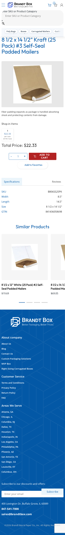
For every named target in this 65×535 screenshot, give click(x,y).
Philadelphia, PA (10, 446)
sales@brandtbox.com (17, 514)
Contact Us (7, 353)
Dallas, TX (6, 426)
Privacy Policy (9, 387)
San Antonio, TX (10, 456)
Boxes (23, 31)
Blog (4, 348)
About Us (6, 343)
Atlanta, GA (7, 411)
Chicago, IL (7, 416)
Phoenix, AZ (8, 451)
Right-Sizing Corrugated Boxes (17, 368)
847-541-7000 (10, 509)
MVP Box (6, 363)
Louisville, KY (8, 466)
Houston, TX (8, 431)
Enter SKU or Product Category (19, 11)
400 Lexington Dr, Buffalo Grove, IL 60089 (25, 503)
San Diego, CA (9, 461)
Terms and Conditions (13, 382)
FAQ (4, 397)
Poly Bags (11, 31)
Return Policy (8, 392)
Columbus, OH (9, 471)
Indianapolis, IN (10, 436)
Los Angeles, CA (10, 441)
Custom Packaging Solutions (16, 358)
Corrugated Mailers (40, 31)
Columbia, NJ (8, 421)
